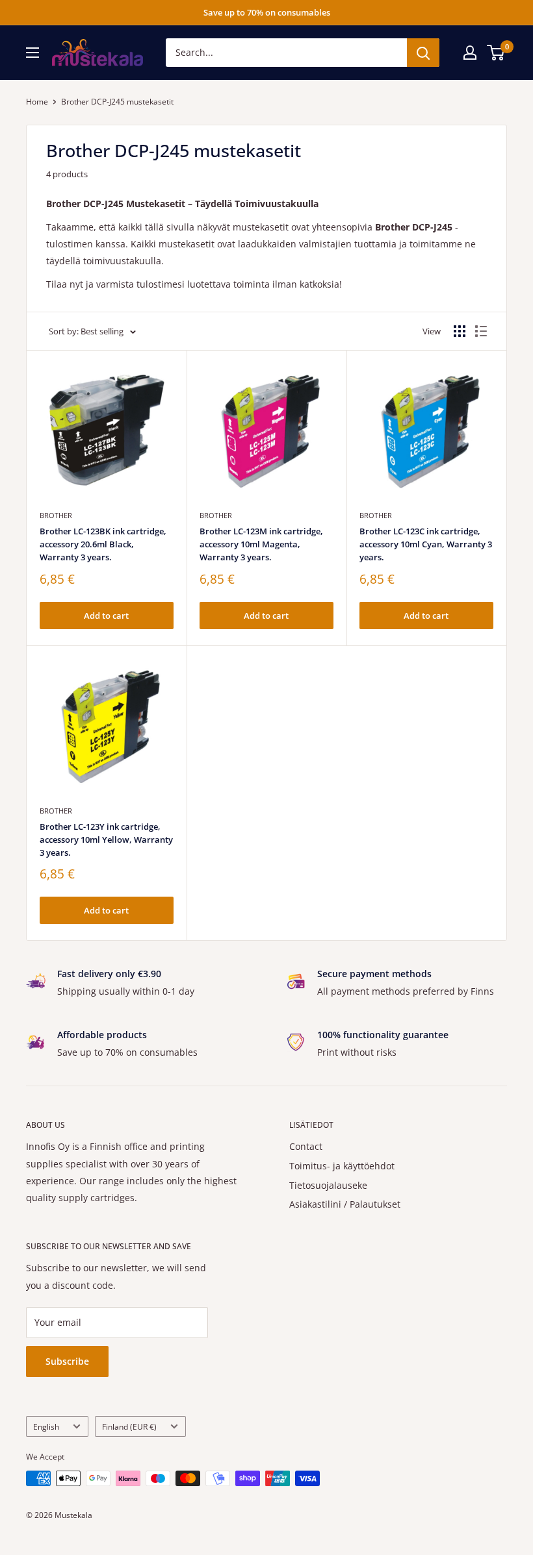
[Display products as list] (481, 331)
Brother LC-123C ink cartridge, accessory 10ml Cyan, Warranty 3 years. (425, 544)
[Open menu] (32, 52)
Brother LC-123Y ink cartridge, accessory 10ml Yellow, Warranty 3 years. (106, 839)
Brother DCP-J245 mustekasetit (117, 101)
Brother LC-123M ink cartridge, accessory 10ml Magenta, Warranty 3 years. (261, 544)
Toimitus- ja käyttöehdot (342, 1166)
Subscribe (67, 1361)
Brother (56, 515)
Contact (305, 1146)
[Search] (423, 52)
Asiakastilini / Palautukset (344, 1204)
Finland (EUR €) (129, 1426)
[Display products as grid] (459, 331)
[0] (496, 52)
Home (37, 101)
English (46, 1426)
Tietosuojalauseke (328, 1185)
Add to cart (106, 615)
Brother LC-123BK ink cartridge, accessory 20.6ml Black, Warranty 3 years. (103, 544)
